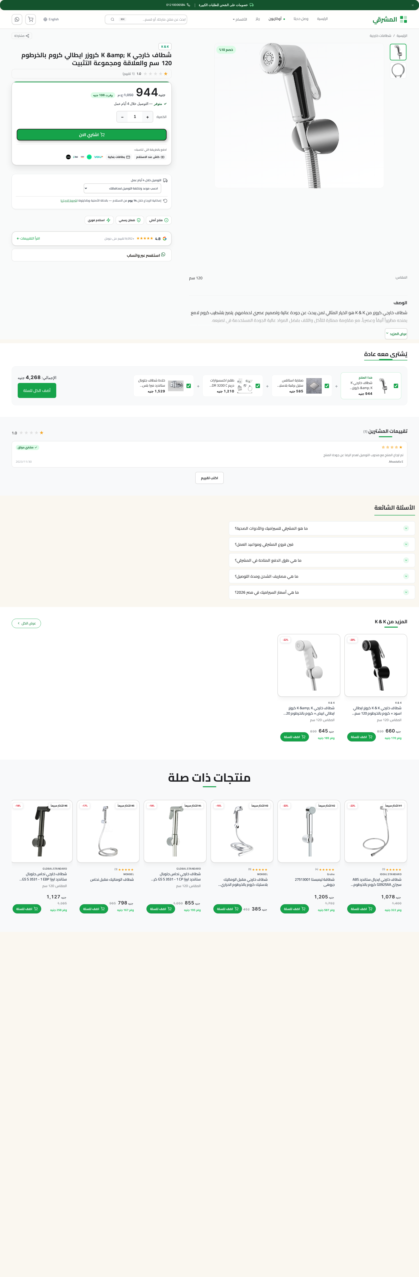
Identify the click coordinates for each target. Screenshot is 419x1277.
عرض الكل (29, 623)
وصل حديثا (301, 18)
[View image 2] (398, 70)
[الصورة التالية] (221, 145)
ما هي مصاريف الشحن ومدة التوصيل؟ (266, 576)
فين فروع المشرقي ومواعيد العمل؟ (264, 544)
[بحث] (112, 19)
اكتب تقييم (209, 478)
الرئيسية (322, 18)
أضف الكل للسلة (37, 390)
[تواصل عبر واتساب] (17, 19)
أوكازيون (275, 18)
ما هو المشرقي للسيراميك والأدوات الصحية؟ (271, 528)
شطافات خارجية (380, 35)
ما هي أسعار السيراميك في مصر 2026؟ (267, 592)
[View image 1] (398, 52)
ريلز (258, 18)
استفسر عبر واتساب (144, 255)
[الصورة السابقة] (376, 145)
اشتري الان (89, 135)
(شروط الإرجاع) (69, 200)
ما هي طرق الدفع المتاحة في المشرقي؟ (268, 560)
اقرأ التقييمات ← (28, 238)
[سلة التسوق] (30, 19)
